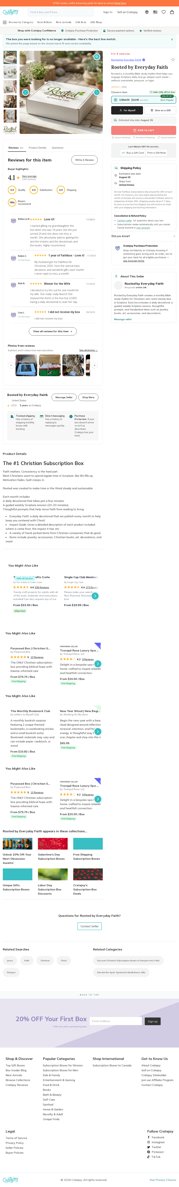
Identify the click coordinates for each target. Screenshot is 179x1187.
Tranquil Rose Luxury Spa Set (81, 650)
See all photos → (88, 350)
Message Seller (64, 397)
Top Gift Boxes (15, 1065)
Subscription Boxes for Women (63, 1065)
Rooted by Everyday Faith (126, 59)
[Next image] (96, 92)
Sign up (152, 1021)
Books (47, 1090)
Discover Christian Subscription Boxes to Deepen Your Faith (128, 960)
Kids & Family (51, 1075)
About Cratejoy (151, 1065)
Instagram (157, 1142)
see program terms (133, 260)
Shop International (108, 1059)
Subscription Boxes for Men (60, 1070)
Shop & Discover (19, 1059)
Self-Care (49, 1099)
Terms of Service (16, 1138)
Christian (45, 960)
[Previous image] (25, 92)
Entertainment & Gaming (59, 1080)
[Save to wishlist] (173, 60)
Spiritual (48, 1104)
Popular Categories (59, 1059)
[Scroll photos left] (11, 365)
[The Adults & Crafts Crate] (36, 596)
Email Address (101, 1021)
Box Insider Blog (16, 1070)
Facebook (157, 1137)
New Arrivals (63, 22)
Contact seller (124, 220)
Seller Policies (14, 1147)
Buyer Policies (15, 1152)
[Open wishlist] (163, 12)
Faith (26, 960)
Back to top (89, 995)
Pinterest (156, 1152)
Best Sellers (44, 22)
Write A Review (84, 159)
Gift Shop (96, 22)
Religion (11, 972)
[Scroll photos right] (94, 365)
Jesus (10, 960)
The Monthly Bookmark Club (30, 711)
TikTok (154, 1157)
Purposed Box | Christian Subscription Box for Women (33, 648)
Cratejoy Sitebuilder (153, 1075)
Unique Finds (51, 1119)
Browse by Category (21, 22)
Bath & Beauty (52, 1094)
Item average (29, 176)
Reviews (16, 147)
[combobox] (61, 12)
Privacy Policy (15, 1143)
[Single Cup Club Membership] (87, 596)
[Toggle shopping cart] (172, 12)
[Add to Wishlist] (53, 647)
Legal (10, 1131)
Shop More (88, 397)
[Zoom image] (96, 56)
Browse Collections (18, 1080)
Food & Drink (51, 1085)
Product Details (37, 147)
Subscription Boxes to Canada (112, 1065)
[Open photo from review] (26, 365)
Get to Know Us (154, 1059)
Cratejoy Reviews (17, 1085)
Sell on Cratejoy (127, 12)
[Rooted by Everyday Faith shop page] (118, 285)
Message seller (123, 319)
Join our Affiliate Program (157, 1080)
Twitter (155, 1147)
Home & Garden (53, 1109)
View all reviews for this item (51, 331)
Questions (57, 147)
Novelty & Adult (53, 1114)
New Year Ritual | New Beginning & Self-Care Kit (83, 711)
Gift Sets (81, 22)
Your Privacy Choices (163, 1180)
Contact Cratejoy (152, 1085)
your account (143, 227)
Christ (64, 960)
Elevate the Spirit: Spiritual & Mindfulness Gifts (121, 972)
